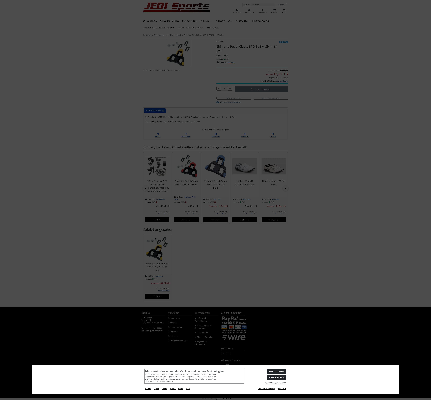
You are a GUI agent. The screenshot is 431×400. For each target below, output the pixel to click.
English (156, 389)
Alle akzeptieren (276, 371)
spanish (173, 389)
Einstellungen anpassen (276, 383)
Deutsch (148, 389)
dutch (188, 389)
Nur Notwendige (276, 377)
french (164, 389)
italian (180, 389)
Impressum (282, 389)
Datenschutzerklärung (266, 389)
